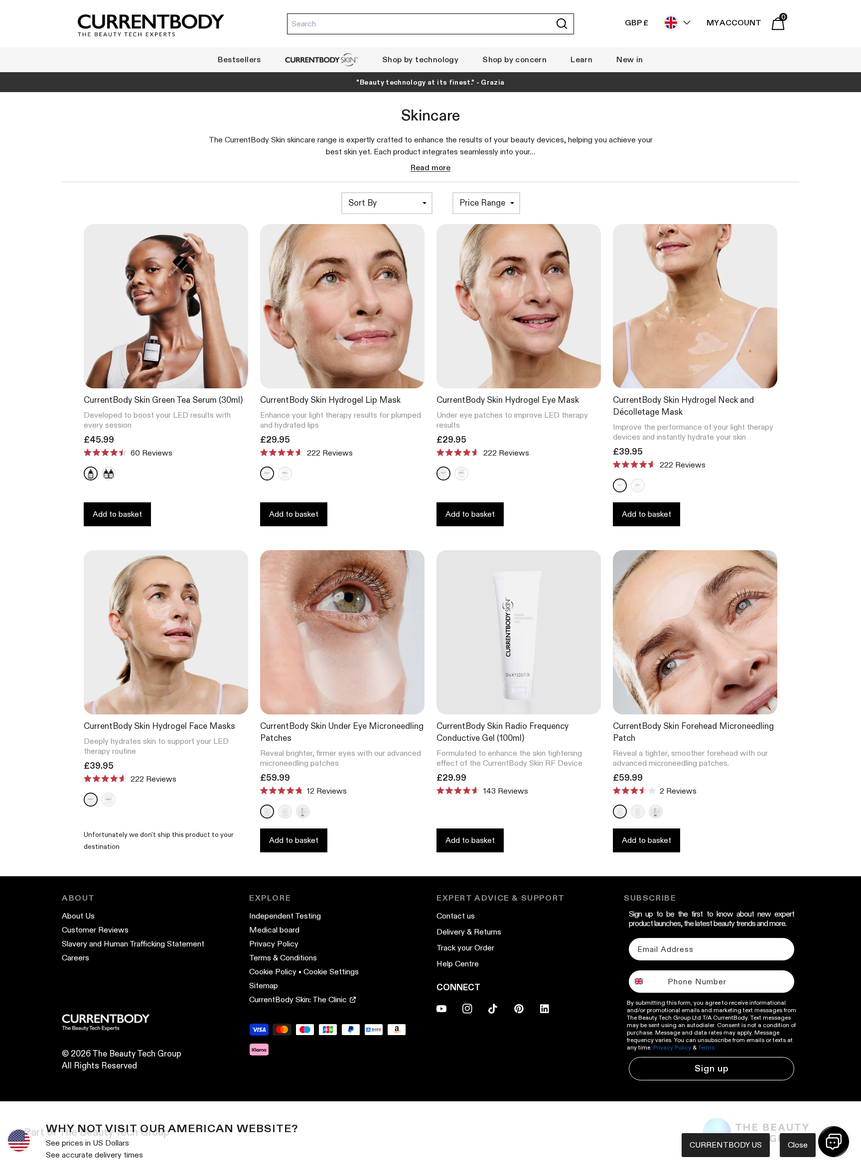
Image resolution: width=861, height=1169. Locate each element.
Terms (540, 687)
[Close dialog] (614, 470)
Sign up (528, 627)
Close (798, 1145)
